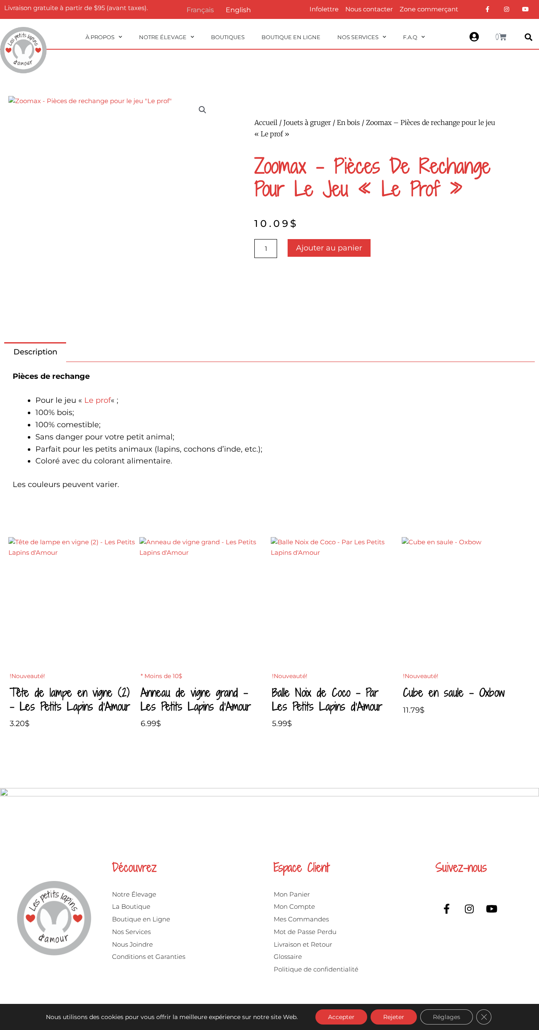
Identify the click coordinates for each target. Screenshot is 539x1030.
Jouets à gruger (307, 122)
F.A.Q (410, 37)
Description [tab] (35, 352)
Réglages (446, 1017)
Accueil (266, 122)
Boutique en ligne (290, 37)
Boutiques (228, 37)
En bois (348, 122)
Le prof (97, 400)
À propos (100, 37)
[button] (528, 37)
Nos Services (358, 37)
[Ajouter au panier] (128, 570)
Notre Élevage (163, 37)
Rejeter (393, 1017)
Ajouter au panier (329, 248)
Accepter (341, 1017)
